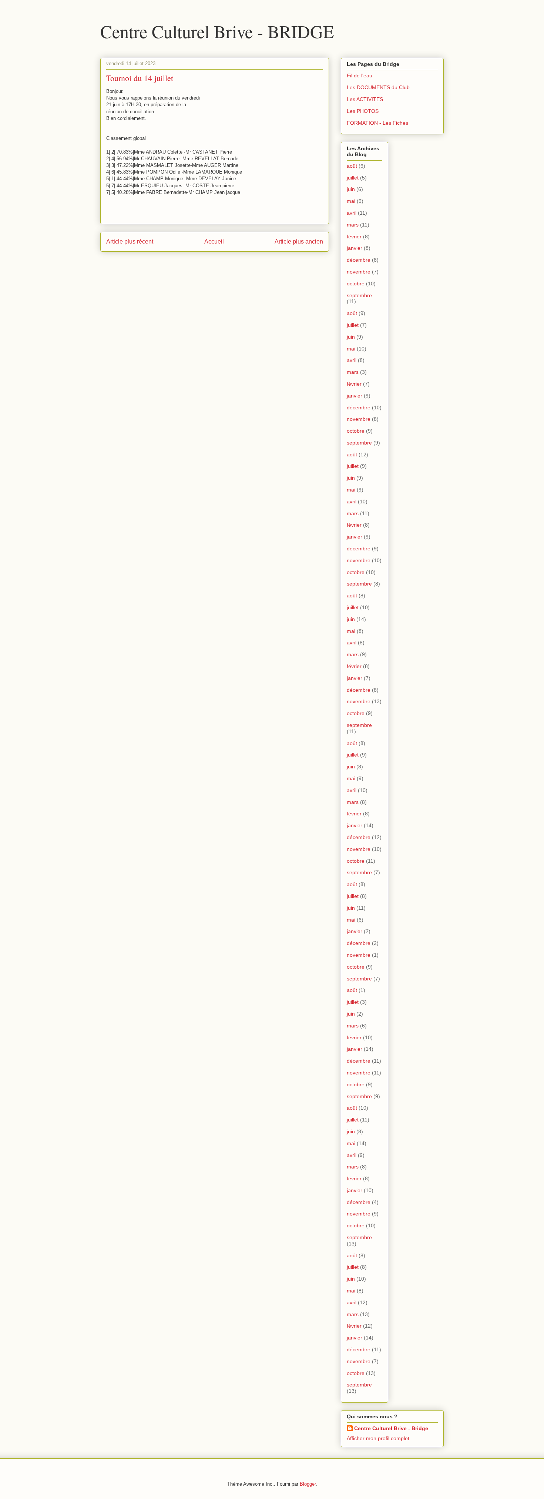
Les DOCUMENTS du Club (378, 87)
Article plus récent (129, 241)
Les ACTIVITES (365, 99)
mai (351, 201)
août (352, 166)
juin (351, 189)
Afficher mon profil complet (378, 1438)
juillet (353, 178)
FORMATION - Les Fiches (377, 123)
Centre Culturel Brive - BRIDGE (217, 31)
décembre (358, 260)
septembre (359, 295)
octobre (356, 283)
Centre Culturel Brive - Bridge (391, 1428)
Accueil (214, 241)
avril (351, 213)
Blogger (308, 1484)
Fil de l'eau (359, 75)
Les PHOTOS (363, 111)
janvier (354, 248)
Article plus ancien (299, 241)
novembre (358, 272)
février (354, 236)
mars (353, 225)
